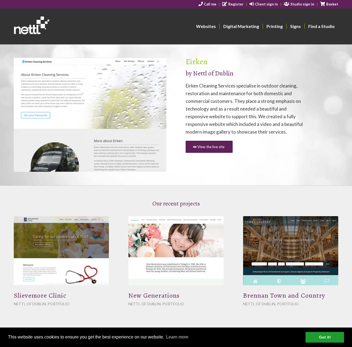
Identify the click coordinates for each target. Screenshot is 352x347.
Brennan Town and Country (284, 295)
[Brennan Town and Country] (290, 250)
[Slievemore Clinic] (61, 250)
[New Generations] (176, 250)
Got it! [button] (325, 337)
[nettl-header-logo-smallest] (53, 26)
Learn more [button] (177, 337)
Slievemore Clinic (40, 295)
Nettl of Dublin (214, 73)
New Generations (154, 295)
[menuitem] (208, 4)
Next (154, 114)
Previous (26, 114)
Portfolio (58, 304)
